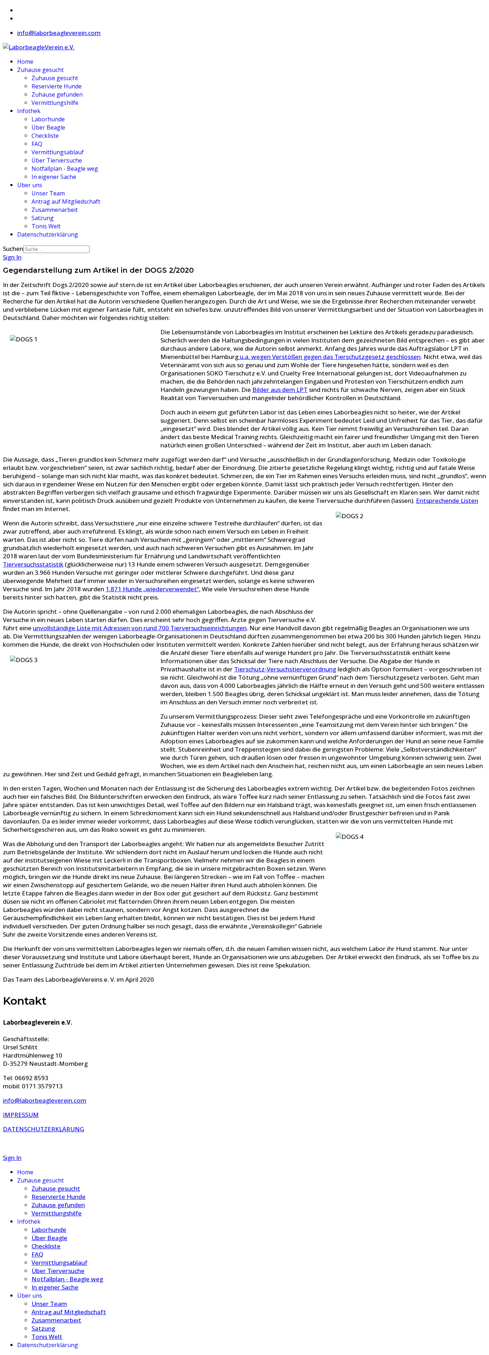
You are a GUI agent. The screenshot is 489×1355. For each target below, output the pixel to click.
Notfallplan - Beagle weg (65, 169)
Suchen (13, 248)
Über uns (29, 185)
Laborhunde (48, 119)
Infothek (28, 111)
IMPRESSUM (21, 1115)
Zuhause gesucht (40, 70)
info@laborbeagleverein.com (59, 33)
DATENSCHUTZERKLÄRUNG (43, 1129)
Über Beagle (48, 127)
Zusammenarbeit (55, 210)
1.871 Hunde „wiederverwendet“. (153, 589)
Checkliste (45, 136)
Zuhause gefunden (57, 94)
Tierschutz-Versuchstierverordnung (285, 669)
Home (25, 61)
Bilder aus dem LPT (280, 389)
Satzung (43, 218)
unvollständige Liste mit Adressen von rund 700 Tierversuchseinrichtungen (140, 628)
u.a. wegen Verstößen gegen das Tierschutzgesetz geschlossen (329, 357)
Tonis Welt (46, 226)
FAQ (37, 144)
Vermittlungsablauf (58, 152)
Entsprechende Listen (447, 500)
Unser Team (48, 193)
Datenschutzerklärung (47, 234)
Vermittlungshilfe (55, 103)
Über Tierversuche (57, 160)
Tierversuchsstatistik (33, 564)
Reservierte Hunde (57, 86)
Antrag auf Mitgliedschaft (66, 201)
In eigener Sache (54, 177)
